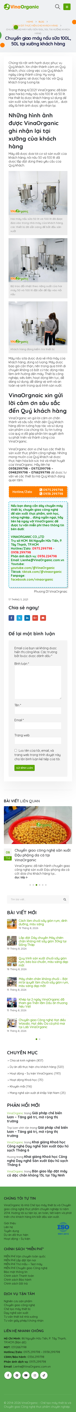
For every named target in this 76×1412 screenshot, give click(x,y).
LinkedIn (27, 618)
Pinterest (17, 1368)
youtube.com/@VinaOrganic (33, 568)
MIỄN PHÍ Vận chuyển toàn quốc (25, 1249)
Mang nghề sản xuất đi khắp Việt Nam (34, 1085)
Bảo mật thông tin (15, 1265)
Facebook (11, 618)
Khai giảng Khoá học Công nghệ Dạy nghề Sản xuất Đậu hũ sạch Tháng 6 (38, 1139)
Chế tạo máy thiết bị (17, 1302)
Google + (35, 618)
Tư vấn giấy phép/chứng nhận (23, 1313)
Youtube (26, 1368)
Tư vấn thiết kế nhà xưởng (21, 1310)
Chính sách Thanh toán (19, 1269)
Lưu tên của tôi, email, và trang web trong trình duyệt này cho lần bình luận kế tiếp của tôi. (37, 755)
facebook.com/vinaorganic (32, 579)
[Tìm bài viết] (64, 899)
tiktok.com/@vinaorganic (42, 572)
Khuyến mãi (17, 1079)
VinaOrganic (15, 1106)
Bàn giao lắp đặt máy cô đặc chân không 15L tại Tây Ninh (37, 1166)
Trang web (22, 735)
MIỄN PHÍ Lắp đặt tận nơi (20, 1253)
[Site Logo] (21, 7)
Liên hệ (8, 1220)
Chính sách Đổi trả (16, 1276)
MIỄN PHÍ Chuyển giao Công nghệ (25, 1261)
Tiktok (44, 1368)
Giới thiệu (10, 1216)
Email (43, 618)
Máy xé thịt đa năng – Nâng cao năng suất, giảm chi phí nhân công (43, 997)
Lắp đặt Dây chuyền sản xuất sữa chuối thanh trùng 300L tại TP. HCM (44, 943)
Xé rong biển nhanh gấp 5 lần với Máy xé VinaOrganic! (42, 980)
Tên (17, 705)
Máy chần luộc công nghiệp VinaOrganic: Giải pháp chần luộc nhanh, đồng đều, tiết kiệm (42, 961)
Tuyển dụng (11, 1224)
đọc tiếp (20, 877)
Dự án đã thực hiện (16, 1227)
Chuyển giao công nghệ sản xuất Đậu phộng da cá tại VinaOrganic (43, 855)
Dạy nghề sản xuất (16, 1306)
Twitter (19, 618)
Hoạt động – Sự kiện (17, 1231)
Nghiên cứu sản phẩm (18, 1294)
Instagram (35, 1368)
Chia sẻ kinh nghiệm (23, 1053)
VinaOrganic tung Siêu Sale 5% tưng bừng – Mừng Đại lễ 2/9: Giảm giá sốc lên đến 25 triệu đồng (43, 1016)
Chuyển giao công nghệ (19, 1298)
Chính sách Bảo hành (17, 1272)
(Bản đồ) (20, 1335)
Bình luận (21, 664)
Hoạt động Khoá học (23, 1073)
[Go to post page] (38, 825)
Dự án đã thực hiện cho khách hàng (33, 1060)
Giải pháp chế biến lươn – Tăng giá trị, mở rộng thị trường (34, 1110)
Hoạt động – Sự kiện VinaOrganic (31, 1066)
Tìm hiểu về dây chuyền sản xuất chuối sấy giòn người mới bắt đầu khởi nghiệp (42, 924)
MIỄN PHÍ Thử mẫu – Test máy (23, 1257)
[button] (58, 6)
